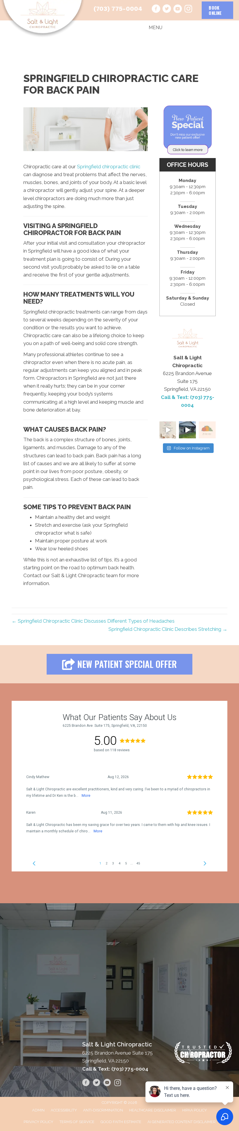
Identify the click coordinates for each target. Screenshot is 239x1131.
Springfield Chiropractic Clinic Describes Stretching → (167, 629)
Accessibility (64, 1110)
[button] (119, 664)
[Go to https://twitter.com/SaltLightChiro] (166, 9)
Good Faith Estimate (121, 1122)
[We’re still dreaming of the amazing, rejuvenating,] (187, 429)
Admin (38, 1110)
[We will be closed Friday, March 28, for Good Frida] (207, 429)
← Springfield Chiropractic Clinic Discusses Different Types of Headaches (93, 621)
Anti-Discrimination (103, 1110)
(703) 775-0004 (118, 8)
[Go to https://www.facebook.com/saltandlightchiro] (156, 9)
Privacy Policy (38, 1122)
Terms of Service (76, 1122)
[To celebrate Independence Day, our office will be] (167, 429)
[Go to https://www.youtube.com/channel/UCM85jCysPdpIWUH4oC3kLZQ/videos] (177, 9)
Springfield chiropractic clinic (108, 166)
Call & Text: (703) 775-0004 (115, 1069)
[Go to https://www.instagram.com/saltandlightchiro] (188, 9)
